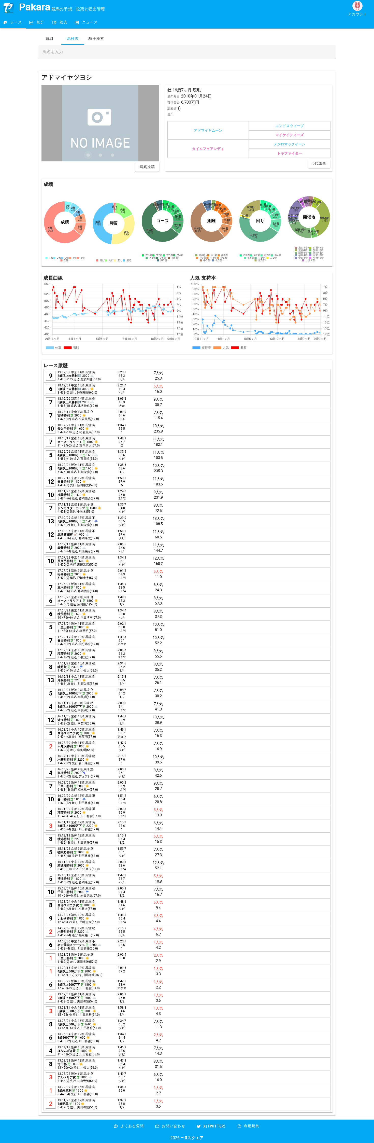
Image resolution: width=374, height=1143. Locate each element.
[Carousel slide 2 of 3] (100, 155)
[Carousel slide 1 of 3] (88, 155)
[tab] (13, 22)
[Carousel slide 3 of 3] (112, 155)
